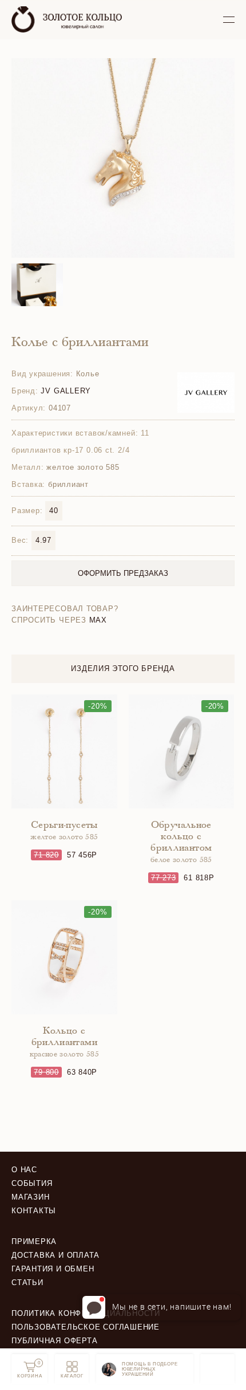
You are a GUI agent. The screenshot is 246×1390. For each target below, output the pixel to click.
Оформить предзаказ (123, 573)
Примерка (34, 1241)
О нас (24, 1169)
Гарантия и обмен (52, 1269)
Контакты (33, 1210)
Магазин (30, 1197)
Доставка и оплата (55, 1255)
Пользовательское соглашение (85, 1327)
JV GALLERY (66, 391)
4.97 (43, 540)
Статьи (27, 1282)
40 (53, 510)
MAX (98, 620)
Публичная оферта (54, 1340)
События (31, 1183)
